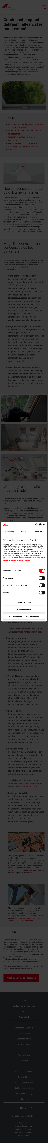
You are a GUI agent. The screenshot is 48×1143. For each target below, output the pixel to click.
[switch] (42, 578)
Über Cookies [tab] (39, 531)
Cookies (27, 561)
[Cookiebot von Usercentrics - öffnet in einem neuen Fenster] (35, 524)
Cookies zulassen (24, 603)
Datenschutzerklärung (17, 561)
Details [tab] (24, 531)
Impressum (6, 561)
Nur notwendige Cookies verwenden (24, 617)
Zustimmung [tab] (8, 531)
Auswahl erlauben (24, 610)
